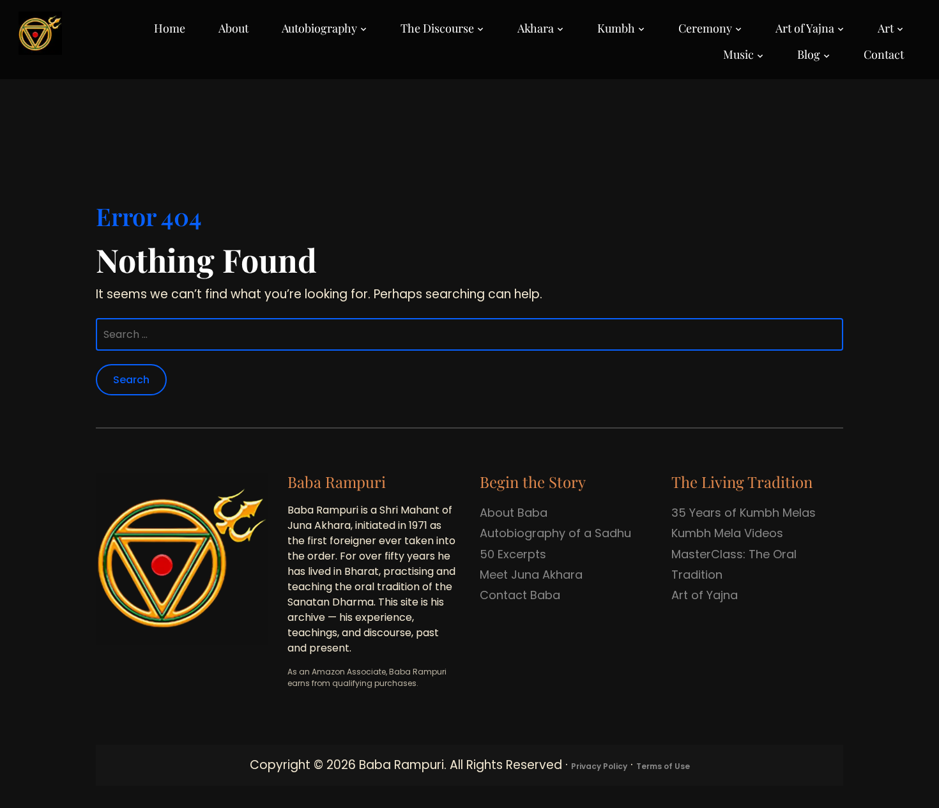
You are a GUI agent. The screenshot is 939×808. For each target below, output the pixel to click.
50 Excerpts (513, 554)
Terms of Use (663, 766)
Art (886, 28)
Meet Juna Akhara (531, 575)
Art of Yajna (804, 28)
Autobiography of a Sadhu (555, 533)
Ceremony (705, 28)
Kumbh (616, 28)
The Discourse (437, 28)
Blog (808, 54)
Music (738, 54)
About (233, 28)
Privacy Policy (599, 766)
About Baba (513, 513)
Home (169, 28)
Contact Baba (520, 595)
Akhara (535, 28)
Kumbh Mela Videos (727, 533)
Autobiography (319, 28)
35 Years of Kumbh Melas (743, 513)
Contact (884, 54)
